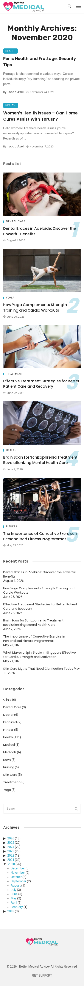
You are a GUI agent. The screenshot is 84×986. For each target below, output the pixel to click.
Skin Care (10, 775)
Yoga (10, 297)
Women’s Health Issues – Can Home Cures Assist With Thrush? (40, 116)
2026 (10, 838)
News (7, 760)
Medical (9, 745)
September (18, 881)
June (14, 894)
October (16, 877)
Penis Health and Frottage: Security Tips (39, 62)
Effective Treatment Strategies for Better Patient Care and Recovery (41, 383)
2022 (10, 855)
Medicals (9, 752)
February (17, 907)
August (16, 885)
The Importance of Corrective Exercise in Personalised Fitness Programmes (41, 536)
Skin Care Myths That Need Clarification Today (38, 668)
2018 (10, 911)
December (18, 868)
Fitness (11, 526)
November (18, 872)
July (13, 889)
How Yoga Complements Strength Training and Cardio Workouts (35, 307)
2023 (10, 851)
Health (10, 51)
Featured (10, 722)
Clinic (7, 700)
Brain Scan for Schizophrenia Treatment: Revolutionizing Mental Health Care (40, 460)
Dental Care (15, 221)
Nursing (8, 767)
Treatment (14, 374)
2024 (10, 847)
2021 (10, 859)
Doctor (8, 715)
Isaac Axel (16, 92)
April (14, 902)
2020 (11, 864)
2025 (10, 842)
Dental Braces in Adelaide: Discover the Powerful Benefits (39, 231)
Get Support (42, 975)
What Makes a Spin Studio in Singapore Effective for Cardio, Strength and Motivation (39, 654)
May (14, 898)
